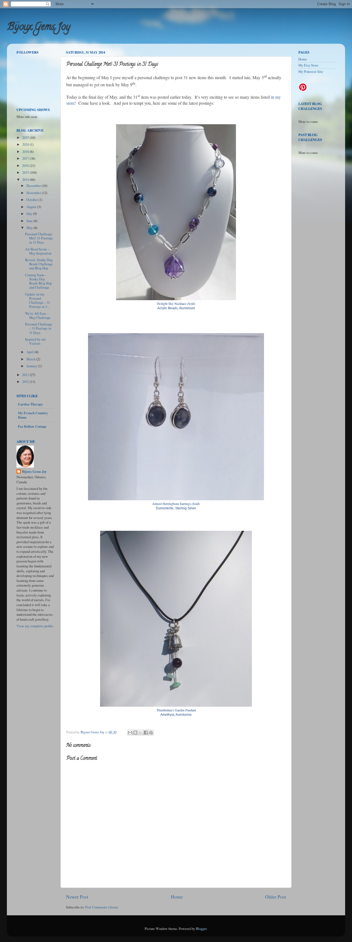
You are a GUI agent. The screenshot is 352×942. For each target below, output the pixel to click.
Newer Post (77, 896)
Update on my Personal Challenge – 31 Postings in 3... (37, 300)
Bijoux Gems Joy (38, 27)
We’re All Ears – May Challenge (38, 315)
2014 (26, 179)
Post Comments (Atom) (101, 907)
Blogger (201, 928)
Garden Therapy (30, 404)
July (29, 213)
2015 (26, 172)
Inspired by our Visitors (35, 341)
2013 (26, 374)
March (31, 359)
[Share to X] (140, 732)
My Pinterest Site (310, 71)
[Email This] (130, 732)
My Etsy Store (308, 65)
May (30, 227)
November (34, 192)
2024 (26, 144)
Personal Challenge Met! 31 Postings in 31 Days (39, 238)
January (32, 366)
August (31, 207)
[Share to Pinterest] (151, 732)
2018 (26, 151)
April (30, 352)
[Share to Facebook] (145, 732)
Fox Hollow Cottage (32, 426)
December (34, 185)
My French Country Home (33, 415)
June (30, 221)
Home (177, 896)
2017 (26, 158)
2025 (26, 137)
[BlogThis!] (135, 732)
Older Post (275, 896)
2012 (26, 381)
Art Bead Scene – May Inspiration (38, 251)
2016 (26, 165)
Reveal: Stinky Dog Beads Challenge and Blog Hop (39, 264)
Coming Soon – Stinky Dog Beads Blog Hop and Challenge (38, 281)
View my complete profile (34, 626)
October (32, 199)
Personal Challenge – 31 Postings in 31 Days (38, 328)
